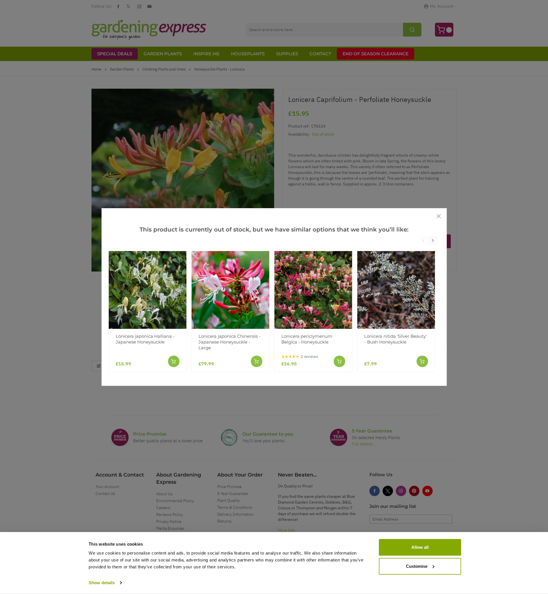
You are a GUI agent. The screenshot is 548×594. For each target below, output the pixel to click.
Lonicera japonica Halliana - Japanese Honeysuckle (145, 339)
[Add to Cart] (174, 361)
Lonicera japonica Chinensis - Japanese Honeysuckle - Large (229, 341)
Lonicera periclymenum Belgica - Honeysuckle (306, 339)
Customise (416, 565)
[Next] (433, 240)
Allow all (420, 547)
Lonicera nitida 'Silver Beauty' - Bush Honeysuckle (395, 339)
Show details (102, 582)
